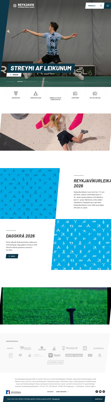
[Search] (101, 6)
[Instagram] (103, 391)
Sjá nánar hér (56, 399)
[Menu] (107, 6)
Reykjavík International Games (23, 6)
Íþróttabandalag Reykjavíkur (13, 392)
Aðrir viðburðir (61, 391)
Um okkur (50, 391)
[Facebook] (96, 391)
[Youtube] (100, 391)
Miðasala (91, 6)
